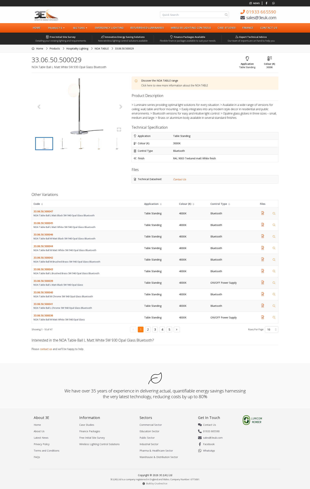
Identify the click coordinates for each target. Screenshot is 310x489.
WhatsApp (209, 450)
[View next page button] (177, 329)
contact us (46, 349)
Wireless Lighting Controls (191, 27)
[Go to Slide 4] (99, 143)
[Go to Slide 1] (44, 143)
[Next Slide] (121, 106)
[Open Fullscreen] (119, 129)
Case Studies (227, 27)
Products (55, 48)
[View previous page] (133, 329)
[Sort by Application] (161, 204)
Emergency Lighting (109, 27)
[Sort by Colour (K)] (193, 204)
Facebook (209, 444)
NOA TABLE (102, 48)
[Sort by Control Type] (229, 204)
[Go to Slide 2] (62, 143)
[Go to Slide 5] (117, 143)
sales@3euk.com (261, 17)
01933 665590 (261, 12)
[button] (80, 106)
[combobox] (271, 329)
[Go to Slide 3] (81, 143)
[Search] (225, 14)
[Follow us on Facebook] (267, 3)
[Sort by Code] (42, 204)
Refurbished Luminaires (147, 27)
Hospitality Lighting (77, 48)
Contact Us (268, 27)
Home (37, 27)
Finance (247, 27)
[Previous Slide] (39, 106)
